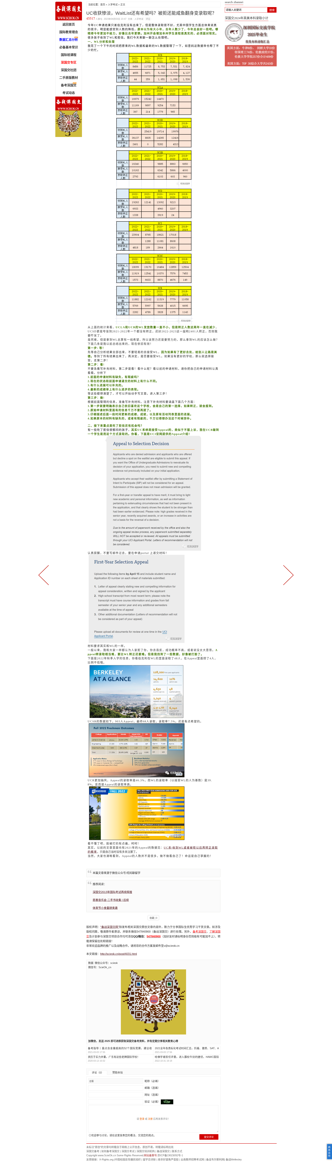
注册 (150, 1118)
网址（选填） (152, 1094)
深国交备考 (92, 1151)
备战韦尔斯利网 (215, 1159)
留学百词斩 (149, 1159)
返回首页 (68, 24)
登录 (142, 1118)
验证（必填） (152, 1101)
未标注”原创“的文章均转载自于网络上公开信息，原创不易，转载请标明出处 (130, 1147)
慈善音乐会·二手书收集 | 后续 (111, 900)
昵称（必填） (152, 1081)
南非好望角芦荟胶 (168, 1159)
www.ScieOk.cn (107, 1155)
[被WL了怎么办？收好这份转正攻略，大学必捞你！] (44, 574)
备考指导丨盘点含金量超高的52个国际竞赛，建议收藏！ (120, 1048)
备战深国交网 (68, 11)
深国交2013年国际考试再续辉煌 (112, 892)
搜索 (272, 10)
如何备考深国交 (110, 1151)
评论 (148, 19)
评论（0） (98, 1072)
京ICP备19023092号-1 (170, 1155)
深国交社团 (68, 70)
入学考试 (113, 4)
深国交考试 (128, 1151)
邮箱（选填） (152, 1087)
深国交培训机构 (146, 1151)
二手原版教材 (68, 77)
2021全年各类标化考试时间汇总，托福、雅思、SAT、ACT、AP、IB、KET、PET (187, 1048)
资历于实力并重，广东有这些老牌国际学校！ (114, 1056)
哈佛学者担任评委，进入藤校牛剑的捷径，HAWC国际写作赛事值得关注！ (187, 1057)
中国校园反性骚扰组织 (128, 1159)
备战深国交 (163, 1151)
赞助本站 (117, 1072)
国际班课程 (68, 55)
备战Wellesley (234, 1159)
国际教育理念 (68, 32)
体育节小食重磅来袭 (105, 907)
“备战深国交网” (109, 926)
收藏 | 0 (153, 918)
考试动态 (68, 93)
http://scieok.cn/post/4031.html (118, 953)
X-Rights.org (106, 1159)
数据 (90, 962)
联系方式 (177, 1151)
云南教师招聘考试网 (192, 1159)
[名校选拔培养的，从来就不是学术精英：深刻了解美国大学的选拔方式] (287, 574)
